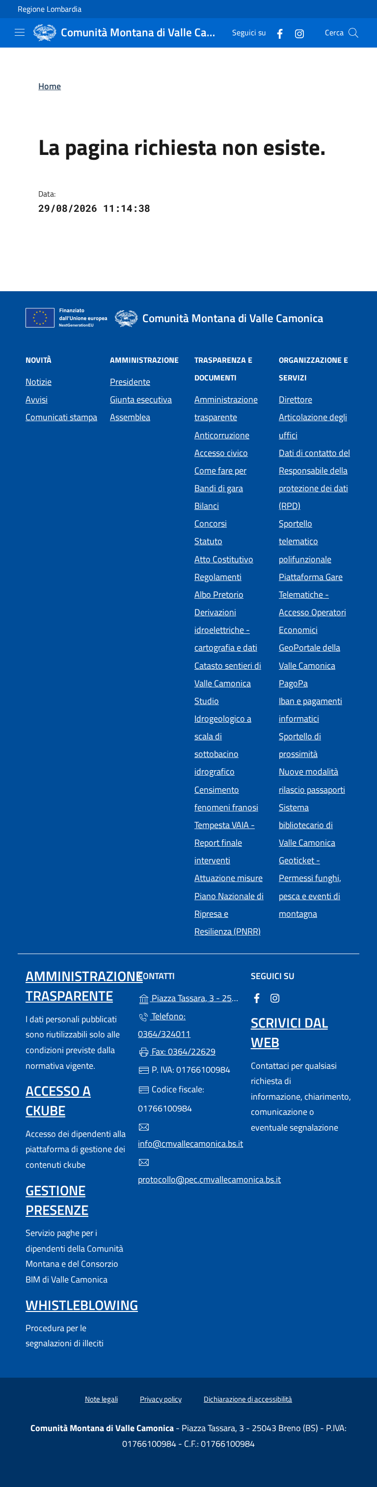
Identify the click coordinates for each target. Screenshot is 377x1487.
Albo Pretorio (230, 593)
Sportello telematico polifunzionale (305, 541)
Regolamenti (218, 576)
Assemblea (130, 417)
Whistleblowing (82, 1304)
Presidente (130, 381)
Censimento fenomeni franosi (226, 798)
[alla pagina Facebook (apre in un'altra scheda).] (276, 32)
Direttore (295, 399)
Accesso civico (221, 452)
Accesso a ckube (58, 1100)
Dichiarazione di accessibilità (248, 1399)
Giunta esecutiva (141, 399)
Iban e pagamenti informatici (310, 709)
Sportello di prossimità (300, 745)
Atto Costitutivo (230, 558)
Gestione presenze (57, 1200)
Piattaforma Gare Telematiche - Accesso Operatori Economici (315, 603)
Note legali (101, 1399)
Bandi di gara (218, 488)
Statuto (208, 541)
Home (49, 86)
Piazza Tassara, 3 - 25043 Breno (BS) (194, 997)
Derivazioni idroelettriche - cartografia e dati (225, 629)
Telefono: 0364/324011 (164, 1024)
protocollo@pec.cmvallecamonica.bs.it (188, 1179)
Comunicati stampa (61, 417)
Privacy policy (161, 1399)
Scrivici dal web (289, 1032)
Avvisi (37, 399)
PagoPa (315, 682)
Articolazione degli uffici (313, 425)
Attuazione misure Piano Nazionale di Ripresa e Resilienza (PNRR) (229, 904)
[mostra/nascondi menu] (20, 32)
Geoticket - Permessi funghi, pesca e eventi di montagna (315, 887)
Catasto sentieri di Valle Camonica (227, 674)
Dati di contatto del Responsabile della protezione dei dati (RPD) (314, 479)
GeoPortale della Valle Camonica (315, 656)
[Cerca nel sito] (353, 33)
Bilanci (206, 505)
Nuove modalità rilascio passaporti (312, 780)
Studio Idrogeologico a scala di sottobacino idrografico (222, 736)
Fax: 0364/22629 (182, 1051)
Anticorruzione (221, 435)
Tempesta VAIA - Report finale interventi (224, 842)
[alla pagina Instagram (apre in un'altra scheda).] (295, 32)
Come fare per (220, 470)
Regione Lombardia (49, 9)
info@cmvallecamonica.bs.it (188, 1143)
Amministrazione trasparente (226, 408)
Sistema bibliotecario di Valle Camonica (315, 825)
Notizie (39, 381)
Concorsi (210, 523)
